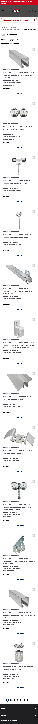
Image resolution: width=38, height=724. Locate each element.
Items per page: (8, 40)
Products (4, 27)
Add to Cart (20, 94)
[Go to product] (19, 59)
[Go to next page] (31, 700)
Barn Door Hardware (29, 29)
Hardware (14, 27)
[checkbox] (3, 35)
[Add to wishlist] (33, 49)
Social (3, 715)
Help (3, 709)
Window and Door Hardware (10, 29)
